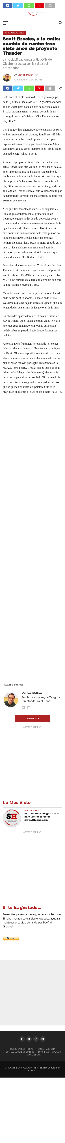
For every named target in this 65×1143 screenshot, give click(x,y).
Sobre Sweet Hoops (21, 1049)
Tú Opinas (43, 1052)
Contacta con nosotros (20, 1052)
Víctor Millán (25, 74)
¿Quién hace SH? (46, 1049)
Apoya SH (57, 1052)
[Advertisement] (32, 540)
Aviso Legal (33, 1055)
